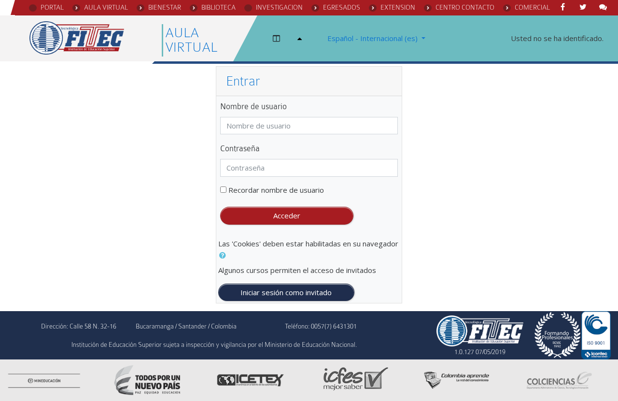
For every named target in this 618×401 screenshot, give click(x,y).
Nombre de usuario (253, 106)
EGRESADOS (341, 7)
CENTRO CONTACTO (464, 7)
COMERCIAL (532, 7)
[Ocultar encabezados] (301, 38)
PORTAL (52, 7)
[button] (224, 255)
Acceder (286, 215)
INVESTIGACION (279, 7)
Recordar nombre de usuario (276, 190)
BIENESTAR (164, 7)
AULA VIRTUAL (106, 7)
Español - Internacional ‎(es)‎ (373, 38)
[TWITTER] (584, 7)
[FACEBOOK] (564, 7)
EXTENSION (397, 7)
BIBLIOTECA (218, 7)
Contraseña (240, 148)
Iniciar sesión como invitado (286, 292)
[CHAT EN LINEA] (605, 7)
